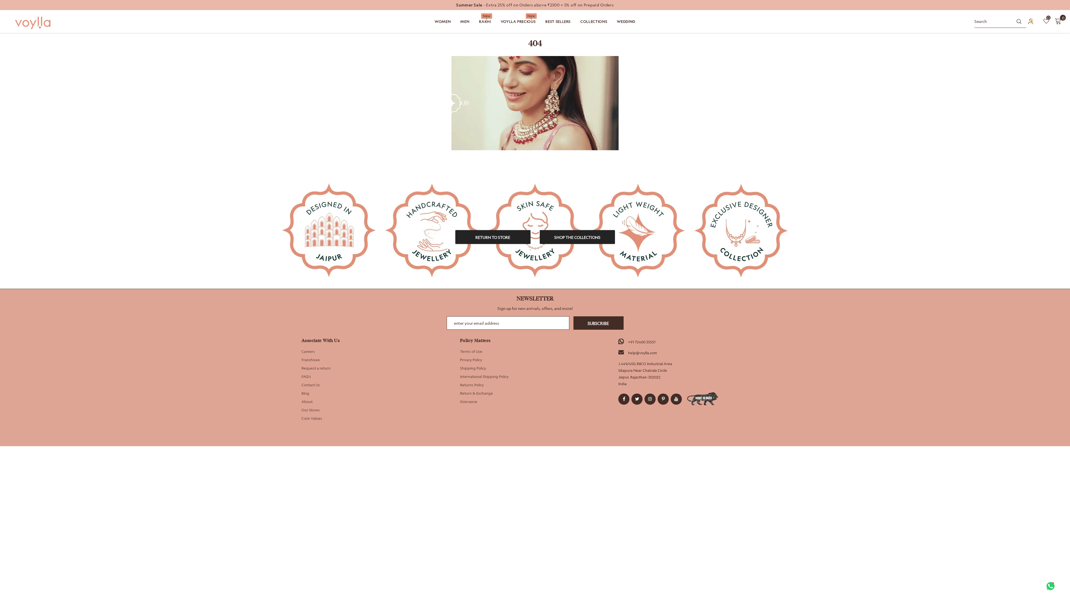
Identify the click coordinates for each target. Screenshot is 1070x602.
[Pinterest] (663, 399)
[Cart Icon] (1058, 21)
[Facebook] (623, 399)
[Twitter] (637, 399)
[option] (535, 5)
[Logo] (33, 23)
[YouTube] (676, 399)
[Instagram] (650, 399)
